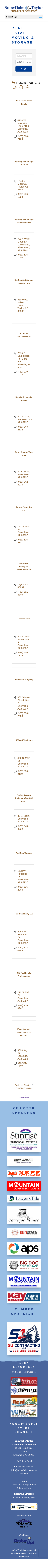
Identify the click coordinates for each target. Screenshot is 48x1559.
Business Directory (23, 1085)
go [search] (25, 68)
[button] (13, 83)
